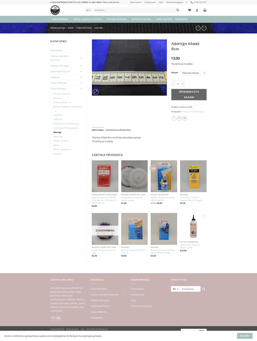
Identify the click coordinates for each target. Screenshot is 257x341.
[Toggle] (81, 58)
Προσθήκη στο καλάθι (189, 94)
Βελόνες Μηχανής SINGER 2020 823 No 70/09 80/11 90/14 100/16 (104, 200)
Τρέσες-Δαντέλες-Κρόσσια (87, 19)
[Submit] (177, 10)
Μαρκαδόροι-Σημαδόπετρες (66, 123)
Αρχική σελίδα (57, 28)
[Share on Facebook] (173, 118)
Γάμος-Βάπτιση (164, 19)
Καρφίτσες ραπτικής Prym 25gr (104, 251)
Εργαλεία (57, 153)
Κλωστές (57, 98)
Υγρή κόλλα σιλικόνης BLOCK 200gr (190, 246)
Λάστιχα (99, 28)
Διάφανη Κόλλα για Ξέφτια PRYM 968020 (162, 199)
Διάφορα (54, 77)
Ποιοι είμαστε (135, 2)
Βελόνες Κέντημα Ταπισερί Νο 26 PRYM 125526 (163, 251)
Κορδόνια (57, 115)
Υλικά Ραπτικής (60, 19)
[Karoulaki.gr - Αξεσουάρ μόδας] (65, 10)
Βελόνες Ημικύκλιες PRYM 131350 (133, 251)
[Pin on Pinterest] (184, 118)
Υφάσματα (58, 119)
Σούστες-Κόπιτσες (61, 93)
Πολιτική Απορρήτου (174, 2)
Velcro (56, 145)
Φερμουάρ (58, 136)
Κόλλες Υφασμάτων (62, 149)
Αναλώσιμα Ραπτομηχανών (66, 128)
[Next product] (198, 28)
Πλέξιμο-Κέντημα (116, 19)
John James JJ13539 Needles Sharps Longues (191, 199)
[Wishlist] (189, 10)
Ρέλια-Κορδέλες (60, 102)
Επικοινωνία (150, 2)
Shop (70, 28)
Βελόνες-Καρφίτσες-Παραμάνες (67, 106)
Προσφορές (181, 19)
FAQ (161, 2)
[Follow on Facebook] (186, 2)
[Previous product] (204, 28)
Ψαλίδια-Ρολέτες (60, 140)
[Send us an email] (58, 318)
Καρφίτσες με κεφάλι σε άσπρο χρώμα (131, 199)
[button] (197, 10)
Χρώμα (174, 73)
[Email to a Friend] (179, 118)
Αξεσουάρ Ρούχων (141, 19)
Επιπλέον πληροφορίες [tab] (118, 130)
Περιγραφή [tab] (98, 130)
